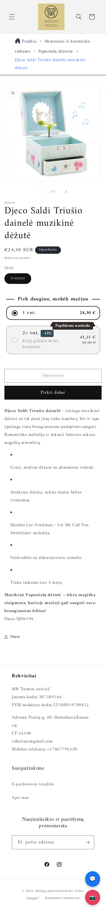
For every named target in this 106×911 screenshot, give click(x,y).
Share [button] (15, 636)
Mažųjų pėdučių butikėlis (54, 891)
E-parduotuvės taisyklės (33, 784)
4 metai (21, 279)
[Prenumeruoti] (87, 842)
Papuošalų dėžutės (55, 51)
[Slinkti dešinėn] (65, 191)
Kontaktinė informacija (62, 898)
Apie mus (20, 798)
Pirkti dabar (53, 393)
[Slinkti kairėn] (40, 191)
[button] (11, 16)
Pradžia (29, 41)
